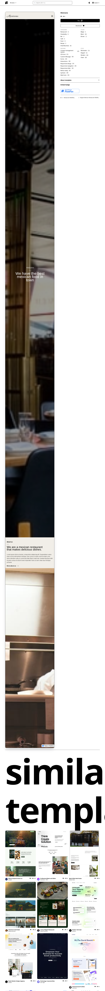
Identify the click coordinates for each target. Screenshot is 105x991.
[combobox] (52, 2)
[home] (6, 3)
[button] (13, 2)
